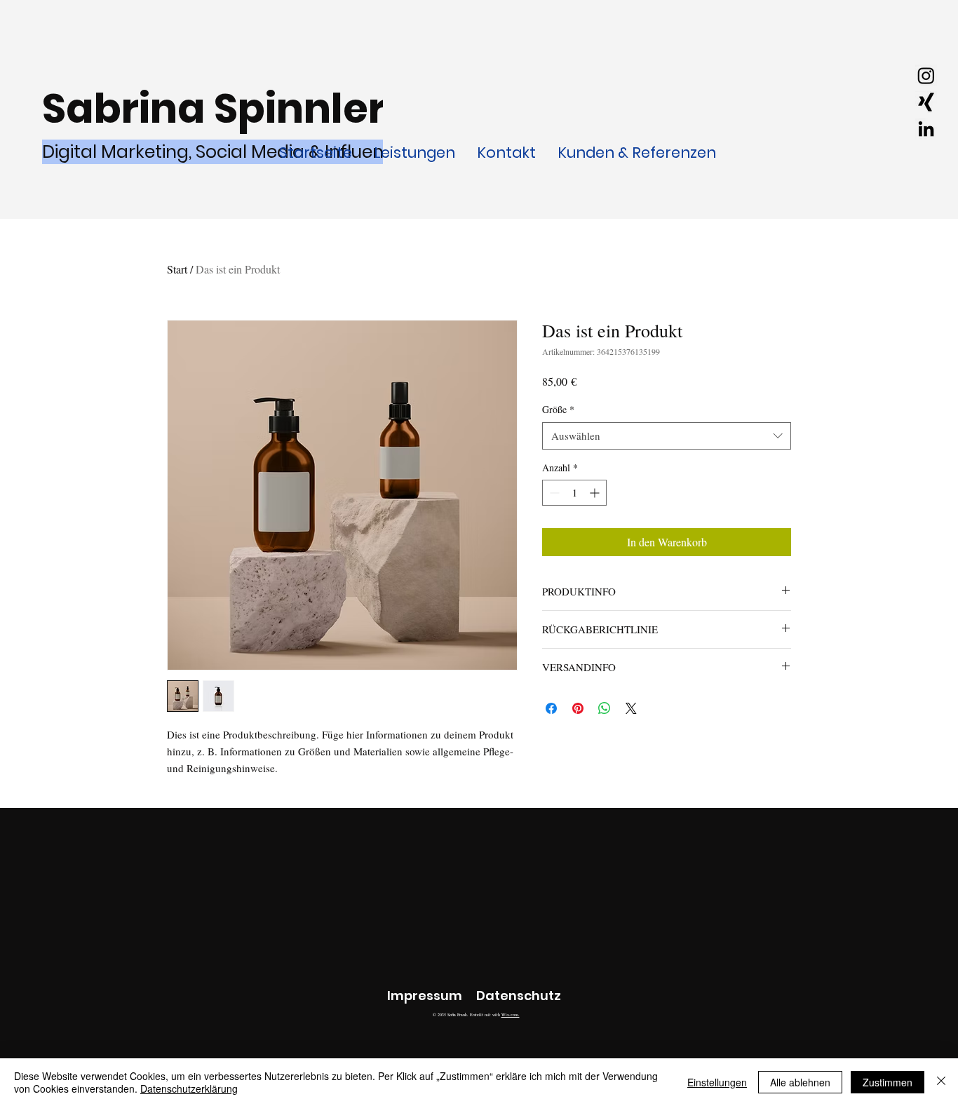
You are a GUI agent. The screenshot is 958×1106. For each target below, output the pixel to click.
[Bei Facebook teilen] (551, 708)
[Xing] (926, 102)
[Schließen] (941, 1082)
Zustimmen (887, 1082)
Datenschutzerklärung (189, 1088)
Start (177, 269)
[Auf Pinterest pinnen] (577, 708)
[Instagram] (926, 75)
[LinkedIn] (926, 129)
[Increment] (596, 492)
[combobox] (666, 436)
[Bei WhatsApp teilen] (604, 708)
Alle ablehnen (800, 1082)
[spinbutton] (574, 492)
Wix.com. (510, 1015)
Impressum (424, 995)
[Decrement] (553, 492)
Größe (558, 409)
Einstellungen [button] (717, 1082)
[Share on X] (631, 708)
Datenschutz (518, 995)
